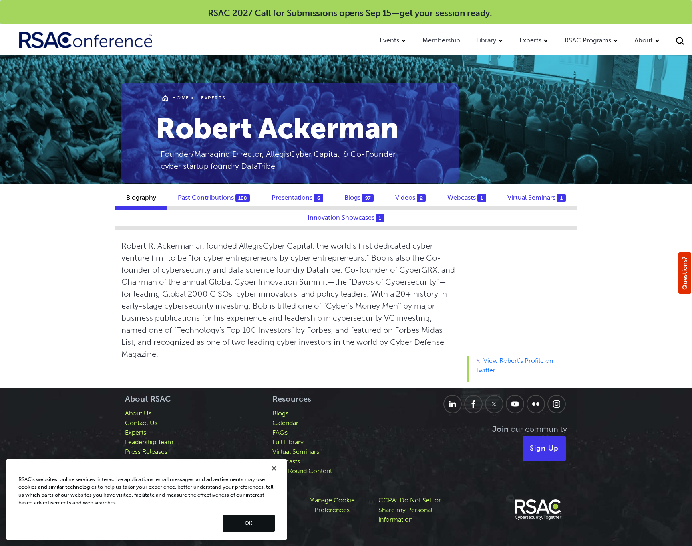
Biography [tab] (141, 197)
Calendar (285, 423)
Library (486, 40)
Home (180, 98)
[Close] (274, 468)
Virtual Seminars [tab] (535, 197)
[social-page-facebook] (473, 404)
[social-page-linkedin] (452, 404)
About (643, 40)
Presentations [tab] (296, 197)
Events (389, 40)
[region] (146, 499)
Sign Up (544, 448)
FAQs (280, 432)
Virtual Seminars (295, 451)
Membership (441, 40)
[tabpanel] (346, 311)
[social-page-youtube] (515, 404)
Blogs (280, 413)
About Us (138, 413)
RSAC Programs (588, 40)
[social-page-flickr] (536, 404)
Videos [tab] (409, 197)
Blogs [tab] (357, 197)
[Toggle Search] (680, 41)
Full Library (288, 442)
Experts (530, 40)
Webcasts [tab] (465, 197)
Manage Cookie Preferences (332, 505)
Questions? (684, 273)
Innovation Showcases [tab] (345, 217)
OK (248, 523)
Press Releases (146, 451)
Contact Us (141, 423)
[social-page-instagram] (556, 404)
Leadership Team (149, 442)
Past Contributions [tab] (212, 197)
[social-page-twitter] (494, 404)
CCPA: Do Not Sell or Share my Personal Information (409, 509)
